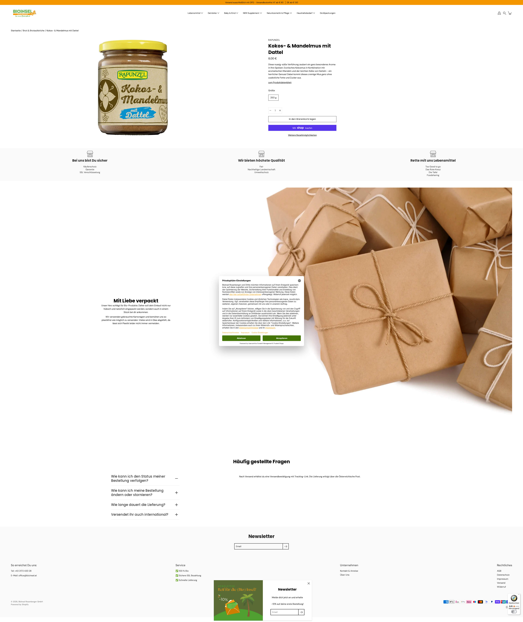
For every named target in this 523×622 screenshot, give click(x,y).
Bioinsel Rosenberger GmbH (31, 601)
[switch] (514, 611)
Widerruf (501, 586)
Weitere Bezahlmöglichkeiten (302, 135)
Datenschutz (503, 574)
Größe (271, 90)
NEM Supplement (251, 13)
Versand (501, 582)
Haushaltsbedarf (304, 13)
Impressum (502, 578)
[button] (504, 13)
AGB (499, 570)
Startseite (16, 30)
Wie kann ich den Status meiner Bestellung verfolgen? (138, 478)
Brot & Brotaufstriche (33, 30)
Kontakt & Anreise (349, 570)
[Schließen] (308, 583)
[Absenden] (301, 612)
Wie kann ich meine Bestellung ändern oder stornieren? (137, 492)
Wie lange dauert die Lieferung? (138, 504)
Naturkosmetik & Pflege (278, 13)
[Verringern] (270, 110)
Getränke (212, 13)
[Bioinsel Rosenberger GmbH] (24, 13)
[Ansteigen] (280, 110)
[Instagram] (507, 607)
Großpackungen (327, 13)
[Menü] (518, 595)
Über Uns (344, 574)
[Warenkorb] (510, 13)
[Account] (499, 13)
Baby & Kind (229, 13)
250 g (273, 97)
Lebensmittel (194, 13)
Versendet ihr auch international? (139, 514)
